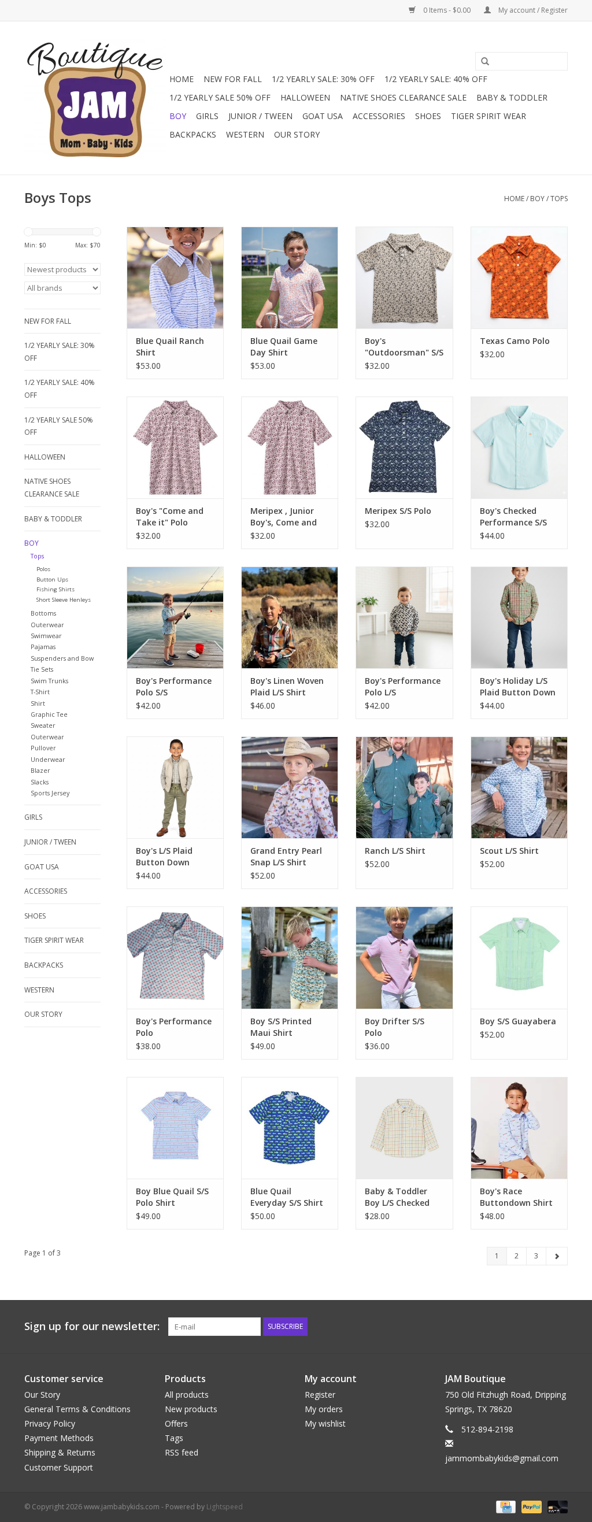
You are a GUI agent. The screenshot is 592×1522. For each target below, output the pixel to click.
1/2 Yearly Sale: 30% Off (323, 78)
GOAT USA (322, 115)
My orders (324, 1409)
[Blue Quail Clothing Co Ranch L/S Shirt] (404, 787)
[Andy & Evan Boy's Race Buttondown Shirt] (519, 1128)
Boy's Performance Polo (174, 1027)
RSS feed (181, 1452)
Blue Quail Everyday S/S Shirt (286, 1197)
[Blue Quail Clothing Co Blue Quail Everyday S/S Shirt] (289, 1128)
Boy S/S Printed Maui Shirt (281, 1027)
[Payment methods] (504, 1506)
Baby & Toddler (511, 97)
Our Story (297, 134)
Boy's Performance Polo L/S (403, 686)
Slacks (40, 781)
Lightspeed (224, 1507)
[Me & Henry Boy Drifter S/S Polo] (404, 957)
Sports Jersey (50, 792)
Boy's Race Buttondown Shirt (516, 1197)
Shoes (428, 115)
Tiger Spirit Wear (488, 115)
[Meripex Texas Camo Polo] (519, 277)
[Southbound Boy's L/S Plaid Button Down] (175, 787)
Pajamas (43, 646)
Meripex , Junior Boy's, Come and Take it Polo (283, 516)
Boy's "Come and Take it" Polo (170, 516)
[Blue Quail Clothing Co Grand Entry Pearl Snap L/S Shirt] (289, 787)
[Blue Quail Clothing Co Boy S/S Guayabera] (519, 957)
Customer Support (58, 1467)
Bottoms (43, 613)
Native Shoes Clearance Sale (403, 97)
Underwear (48, 759)
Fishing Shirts (55, 589)
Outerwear (47, 624)
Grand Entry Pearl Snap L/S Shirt (286, 856)
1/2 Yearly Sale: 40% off (435, 78)
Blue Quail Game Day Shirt (283, 346)
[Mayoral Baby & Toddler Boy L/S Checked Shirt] (404, 1128)
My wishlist (325, 1423)
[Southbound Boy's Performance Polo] (175, 957)
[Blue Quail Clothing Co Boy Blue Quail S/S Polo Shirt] (175, 1128)
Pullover (43, 747)
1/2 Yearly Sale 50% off (220, 97)
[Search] (481, 62)
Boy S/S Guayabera (518, 1021)
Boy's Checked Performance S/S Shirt (513, 516)
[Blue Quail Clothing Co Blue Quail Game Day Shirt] (289, 277)
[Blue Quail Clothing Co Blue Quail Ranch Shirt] (175, 277)
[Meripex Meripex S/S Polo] (404, 447)
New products (191, 1409)
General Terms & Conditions (77, 1409)
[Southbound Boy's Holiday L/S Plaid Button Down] (519, 617)
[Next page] (556, 1256)
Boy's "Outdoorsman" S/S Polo (404, 346)
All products (187, 1394)
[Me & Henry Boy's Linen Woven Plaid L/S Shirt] (289, 617)
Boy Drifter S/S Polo (394, 1027)
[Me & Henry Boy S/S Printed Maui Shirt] (289, 957)
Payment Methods (59, 1437)
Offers (176, 1423)
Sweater (43, 725)
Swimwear (46, 635)
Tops (559, 198)
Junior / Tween (260, 115)
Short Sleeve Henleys (63, 599)
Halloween (305, 97)
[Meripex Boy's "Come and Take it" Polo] (175, 447)
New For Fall (233, 78)
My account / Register (532, 10)
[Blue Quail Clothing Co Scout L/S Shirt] (519, 787)
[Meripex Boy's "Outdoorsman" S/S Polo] (404, 277)
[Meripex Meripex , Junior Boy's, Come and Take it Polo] (289, 447)
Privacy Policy (49, 1423)
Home (181, 78)
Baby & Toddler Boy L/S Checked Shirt (397, 1197)
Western (245, 134)
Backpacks (192, 134)
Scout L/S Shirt (509, 850)
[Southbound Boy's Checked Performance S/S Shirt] (519, 447)
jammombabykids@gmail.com (501, 1458)
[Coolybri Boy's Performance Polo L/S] (404, 617)
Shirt (38, 703)
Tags (174, 1437)
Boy (177, 115)
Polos (43, 569)
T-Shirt (40, 691)
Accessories (379, 115)
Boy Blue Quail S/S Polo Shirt (172, 1197)
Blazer (40, 770)
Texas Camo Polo (515, 340)
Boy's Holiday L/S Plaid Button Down (518, 686)
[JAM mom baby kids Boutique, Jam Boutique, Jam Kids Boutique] (95, 98)
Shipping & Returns (59, 1452)
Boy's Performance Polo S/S (174, 686)
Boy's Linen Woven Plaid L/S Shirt (287, 686)
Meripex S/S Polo (398, 510)
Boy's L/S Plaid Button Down (164, 856)
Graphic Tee (49, 714)
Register (320, 1394)
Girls (207, 115)
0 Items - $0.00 (446, 10)
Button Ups (52, 579)
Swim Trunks (49, 680)
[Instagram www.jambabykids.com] (558, 1326)
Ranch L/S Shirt (395, 850)
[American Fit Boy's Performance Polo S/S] (175, 617)
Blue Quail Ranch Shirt (170, 346)
